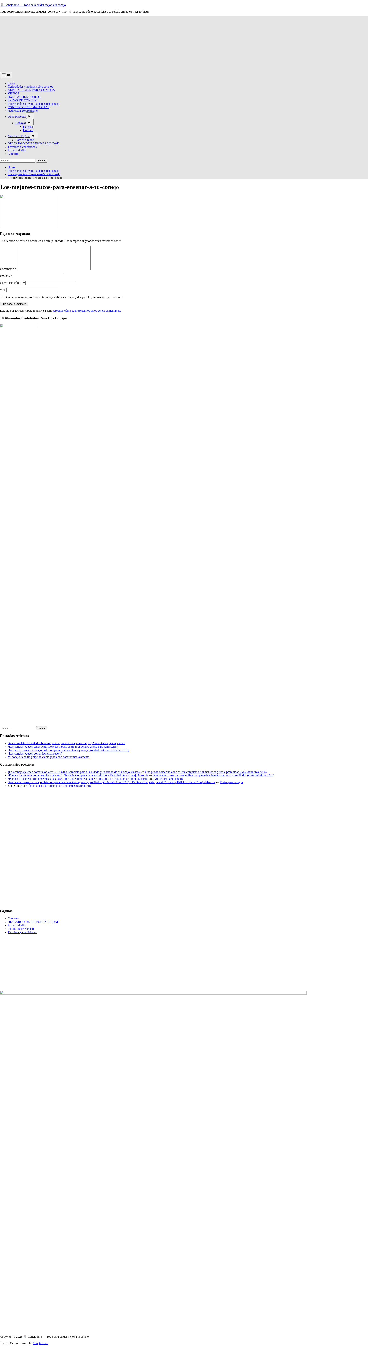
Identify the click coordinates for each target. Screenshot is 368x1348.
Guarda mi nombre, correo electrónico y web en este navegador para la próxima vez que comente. (64, 297)
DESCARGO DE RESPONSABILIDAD (33, 143)
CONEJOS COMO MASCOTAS (28, 107)
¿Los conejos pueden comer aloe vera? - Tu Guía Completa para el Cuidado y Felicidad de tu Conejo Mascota (74, 772)
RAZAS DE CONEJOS (23, 100)
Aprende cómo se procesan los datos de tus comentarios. (87, 310)
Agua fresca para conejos (167, 778)
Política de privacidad (21, 928)
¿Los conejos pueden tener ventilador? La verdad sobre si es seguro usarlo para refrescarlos (63, 746)
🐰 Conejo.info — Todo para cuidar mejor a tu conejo (33, 5)
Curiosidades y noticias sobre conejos (30, 86)
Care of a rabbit (24, 140)
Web (3, 289)
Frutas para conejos (231, 782)
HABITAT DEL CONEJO (24, 96)
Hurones (28, 130)
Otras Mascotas (17, 116)
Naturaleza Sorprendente (23, 110)
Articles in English (19, 136)
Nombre (6, 275)
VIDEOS (13, 93)
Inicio (11, 83)
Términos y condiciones (22, 146)
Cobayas (20, 123)
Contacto (13, 153)
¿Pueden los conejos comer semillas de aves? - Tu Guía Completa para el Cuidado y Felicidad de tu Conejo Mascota (78, 775)
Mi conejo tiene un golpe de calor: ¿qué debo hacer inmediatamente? (49, 757)
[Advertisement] (184, 43)
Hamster (28, 126)
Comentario (8, 268)
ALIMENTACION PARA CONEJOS (31, 90)
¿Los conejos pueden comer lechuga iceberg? (35, 753)
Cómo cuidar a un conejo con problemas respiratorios (58, 785)
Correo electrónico (12, 282)
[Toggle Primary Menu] (6, 75)
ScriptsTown (40, 1343)
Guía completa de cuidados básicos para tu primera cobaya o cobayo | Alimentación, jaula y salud (66, 743)
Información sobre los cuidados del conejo (33, 103)
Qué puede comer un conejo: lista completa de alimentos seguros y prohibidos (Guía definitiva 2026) (68, 750)
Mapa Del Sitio (17, 150)
